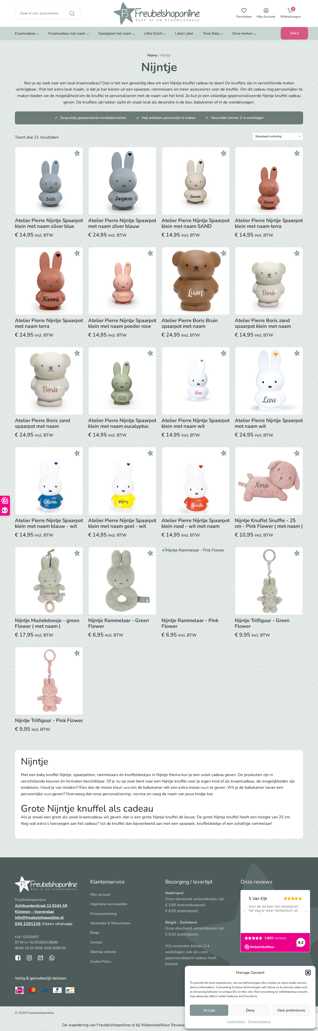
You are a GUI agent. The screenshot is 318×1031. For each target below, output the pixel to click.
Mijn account (100, 894)
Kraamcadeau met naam (66, 33)
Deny (250, 1010)
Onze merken (242, 33)
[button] (308, 972)
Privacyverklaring (259, 1022)
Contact (96, 942)
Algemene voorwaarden (108, 904)
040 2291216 (28, 924)
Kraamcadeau (25, 33)
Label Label (184, 33)
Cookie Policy (236, 1022)
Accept (209, 1010)
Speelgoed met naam (114, 33)
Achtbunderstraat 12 (33, 905)
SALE (294, 33)
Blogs (94, 932)
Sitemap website (103, 951)
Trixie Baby (211, 33)
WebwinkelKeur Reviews (163, 1025)
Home (152, 55)
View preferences (291, 1010)
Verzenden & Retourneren (110, 923)
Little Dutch (153, 33)
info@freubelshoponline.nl (39, 917)
